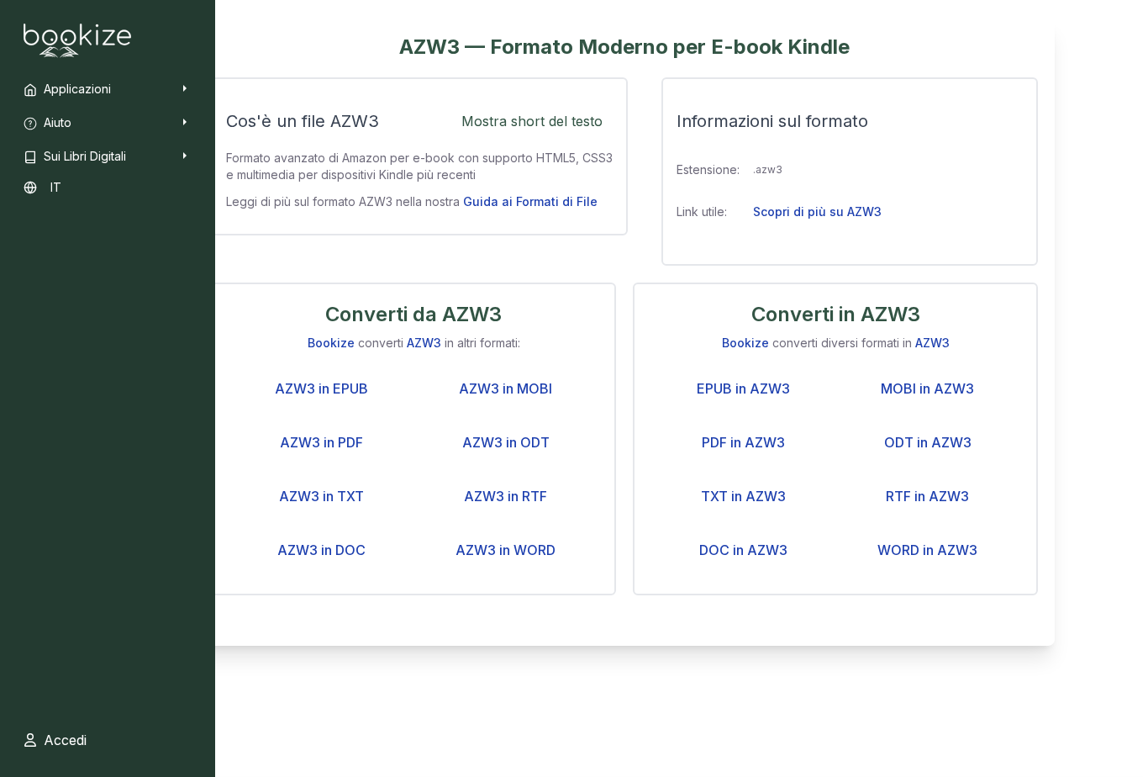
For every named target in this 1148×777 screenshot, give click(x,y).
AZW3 (424, 343)
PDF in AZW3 (743, 442)
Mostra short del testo (532, 121)
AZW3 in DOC (321, 550)
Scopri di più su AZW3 (817, 211)
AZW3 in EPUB (321, 388)
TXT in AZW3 (743, 496)
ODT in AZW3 (928, 442)
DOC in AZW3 (743, 550)
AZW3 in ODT (506, 442)
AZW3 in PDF (321, 442)
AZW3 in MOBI (505, 388)
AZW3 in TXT (321, 496)
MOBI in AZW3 (927, 388)
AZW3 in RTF (505, 496)
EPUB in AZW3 (743, 388)
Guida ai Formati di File (530, 201)
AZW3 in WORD (506, 550)
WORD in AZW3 (927, 550)
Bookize (331, 343)
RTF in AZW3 (927, 496)
